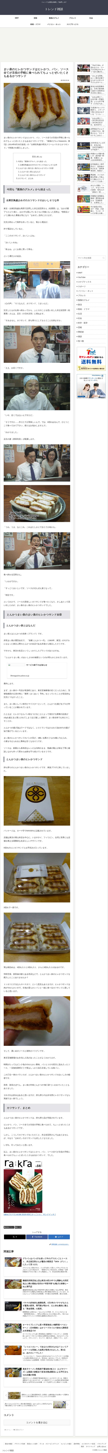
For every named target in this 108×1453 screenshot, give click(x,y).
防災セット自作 (32, 1444)
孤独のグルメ (10, 1227)
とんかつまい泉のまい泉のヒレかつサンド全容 (35, 168)
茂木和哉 (77, 1444)
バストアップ (101, 1444)
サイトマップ (90, 1446)
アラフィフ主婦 (20, 1444)
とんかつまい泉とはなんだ (30, 172)
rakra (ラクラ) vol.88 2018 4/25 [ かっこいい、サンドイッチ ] (29, 1214)
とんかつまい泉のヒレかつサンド (32, 175)
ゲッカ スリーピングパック (49, 1444)
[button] (103, 258)
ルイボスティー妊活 (88, 1444)
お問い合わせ (101, 1446)
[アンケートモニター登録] (91, 386)
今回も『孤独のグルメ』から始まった (32, 161)
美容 (82, 1446)
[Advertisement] (54, 44)
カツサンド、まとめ (25, 178)
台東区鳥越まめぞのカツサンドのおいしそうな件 (38, 165)
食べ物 (19, 1227)
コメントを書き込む (37, 1422)
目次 (34, 157)
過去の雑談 (8, 1444)
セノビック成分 (66, 1444)
